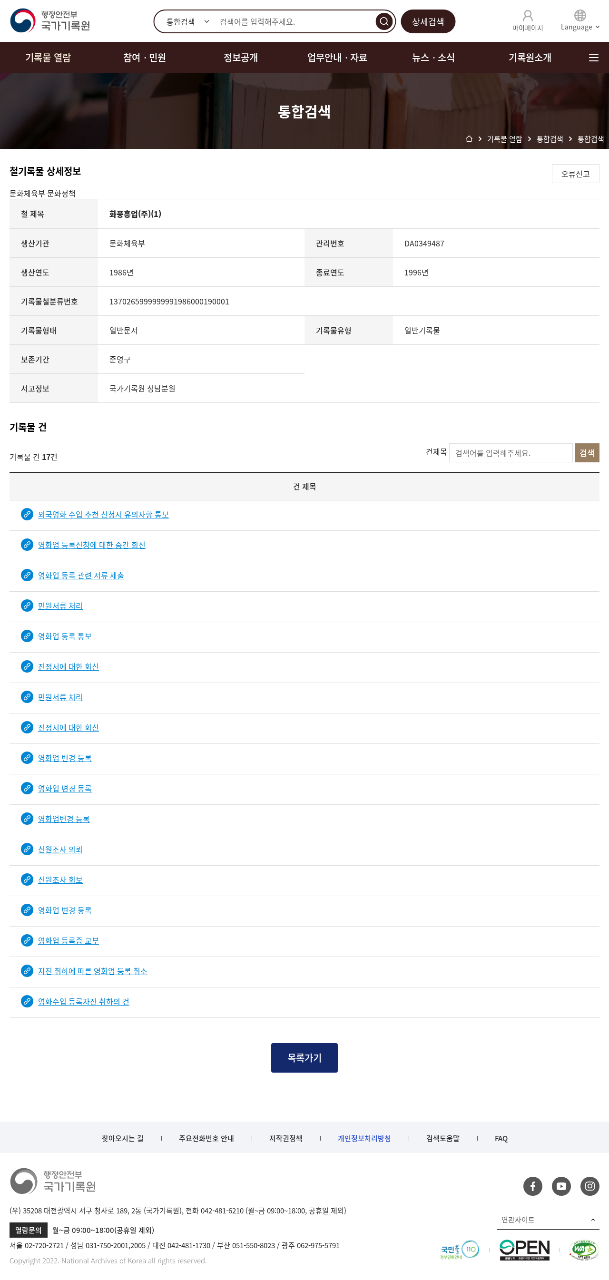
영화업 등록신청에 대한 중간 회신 (92, 544)
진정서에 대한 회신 (68, 666)
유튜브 (561, 1186)
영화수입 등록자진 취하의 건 (83, 1001)
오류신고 (575, 173)
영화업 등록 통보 (65, 636)
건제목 (436, 451)
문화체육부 (28, 193)
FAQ (501, 1138)
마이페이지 (527, 27)
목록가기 (304, 1058)
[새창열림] (460, 1245)
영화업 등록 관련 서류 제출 (81, 575)
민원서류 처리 (60, 605)
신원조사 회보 (60, 879)
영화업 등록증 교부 (68, 940)
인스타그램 (589, 1186)
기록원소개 (530, 57)
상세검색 (428, 21)
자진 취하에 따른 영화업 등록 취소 (92, 971)
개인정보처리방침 (364, 1138)
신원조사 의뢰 (60, 849)
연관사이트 (518, 1219)
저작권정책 (286, 1138)
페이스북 (532, 1186)
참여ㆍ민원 (144, 57)
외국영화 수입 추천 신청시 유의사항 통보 (103, 514)
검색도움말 (443, 1138)
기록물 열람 (48, 57)
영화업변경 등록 (64, 818)
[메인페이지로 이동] (49, 21)
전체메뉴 (593, 57)
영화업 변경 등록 (65, 757)
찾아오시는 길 (123, 1138)
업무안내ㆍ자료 (337, 57)
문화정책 (61, 193)
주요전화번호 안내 (206, 1138)
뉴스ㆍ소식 (433, 57)
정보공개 (241, 57)
